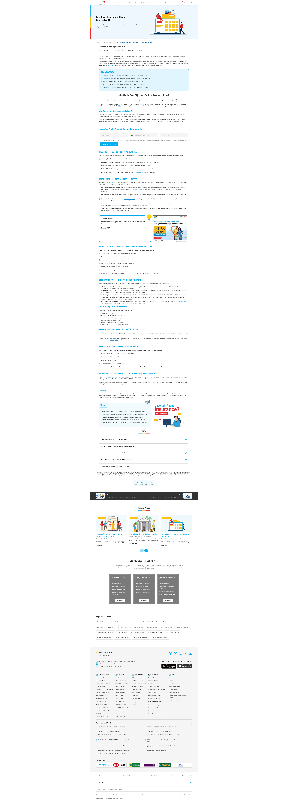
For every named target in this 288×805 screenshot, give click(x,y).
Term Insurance (120, 677)
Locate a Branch (173, 689)
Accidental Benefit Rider (122, 707)
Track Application (152, 692)
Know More (120, 600)
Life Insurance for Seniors (172, 632)
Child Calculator (136, 695)
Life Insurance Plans (166, 627)
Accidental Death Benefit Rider (151, 622)
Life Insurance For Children (155, 632)
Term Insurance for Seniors (103, 710)
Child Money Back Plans (102, 692)
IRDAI (119, 106)
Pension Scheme (120, 701)
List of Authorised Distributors (156, 710)
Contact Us (151, 677)
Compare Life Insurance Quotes (171, 622)
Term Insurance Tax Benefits (103, 683)
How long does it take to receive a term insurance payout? (118, 446)
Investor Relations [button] (165, 2)
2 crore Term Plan (120, 713)
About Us (236, 8)
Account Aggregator (174, 700)
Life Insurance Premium (137, 632)
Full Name (103, 132)
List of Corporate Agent (154, 705)
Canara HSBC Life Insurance (110, 377)
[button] (142, 550)
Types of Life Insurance (182, 627)
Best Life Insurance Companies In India (107, 627)
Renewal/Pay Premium (154, 695)
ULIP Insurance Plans (121, 704)
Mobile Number (134, 132)
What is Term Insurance (102, 704)
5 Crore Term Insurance (102, 677)
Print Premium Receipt (154, 698)
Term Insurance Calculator (139, 683)
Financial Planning (101, 695)
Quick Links (99, 775)
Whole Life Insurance (117, 622)
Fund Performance (137, 705)
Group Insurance (120, 695)
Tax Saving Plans (100, 680)
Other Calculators (136, 689)
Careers (171, 680)
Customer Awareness (153, 686)
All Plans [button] (143, 2)
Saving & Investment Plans (122, 683)
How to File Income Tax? (102, 716)
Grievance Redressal (153, 680)
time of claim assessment (138, 189)
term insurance (109, 182)
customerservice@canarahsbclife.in (107, 664)
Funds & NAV (126, 775)
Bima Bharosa (238, 26)
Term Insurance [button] (122, 2)
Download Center (156, 775)
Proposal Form (186, 775)
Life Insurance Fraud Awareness (156, 689)
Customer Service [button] (153, 2)
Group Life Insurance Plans (123, 637)
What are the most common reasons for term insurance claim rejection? (122, 453)
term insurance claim (180, 301)
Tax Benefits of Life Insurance (160, 637)
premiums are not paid (129, 199)
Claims (150, 683)
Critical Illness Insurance (133, 622)
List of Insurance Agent (154, 708)
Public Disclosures (174, 692)
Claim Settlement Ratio (112, 87)
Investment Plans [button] (133, 2)
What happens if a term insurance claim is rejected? (116, 459)
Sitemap (134, 702)
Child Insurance (120, 686)
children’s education (155, 101)
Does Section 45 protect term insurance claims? (115, 466)
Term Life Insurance (102, 622)
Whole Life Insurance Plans (104, 637)
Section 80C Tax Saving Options (104, 689)
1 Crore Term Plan (120, 710)
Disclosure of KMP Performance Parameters (177, 696)
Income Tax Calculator (137, 686)
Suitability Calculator (137, 680)
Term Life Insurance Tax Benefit (105, 632)
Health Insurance (100, 686)
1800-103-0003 (108, 666)
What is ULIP (99, 713)
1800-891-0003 (118, 666)
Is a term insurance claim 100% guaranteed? (114, 439)
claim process (111, 65)
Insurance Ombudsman (142, 172)
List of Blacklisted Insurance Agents (157, 713)
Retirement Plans (120, 689)
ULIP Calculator (136, 692)
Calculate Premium (137, 677)
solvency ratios (114, 340)
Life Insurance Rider (152, 627)
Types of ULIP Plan (120, 716)
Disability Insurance (101, 701)
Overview (171, 677)
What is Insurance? (122, 632)
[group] (111, 530)
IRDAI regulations (107, 78)
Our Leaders (172, 683)
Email (161, 132)
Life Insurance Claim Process (141, 637)
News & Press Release (174, 686)
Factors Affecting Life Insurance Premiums (132, 627)
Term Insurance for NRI (102, 707)
